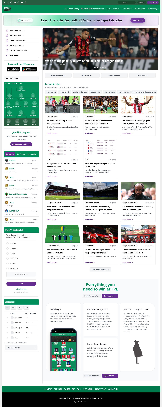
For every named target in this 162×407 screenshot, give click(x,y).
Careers (67, 389)
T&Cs (79, 389)
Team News (126, 9)
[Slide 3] (100, 67)
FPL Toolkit (86, 75)
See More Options (21, 274)
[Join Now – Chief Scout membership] (81, 20)
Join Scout (153, 2)
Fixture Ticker (142, 75)
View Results (21, 289)
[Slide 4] (103, 67)
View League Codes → (21, 144)
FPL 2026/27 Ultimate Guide (92, 9)
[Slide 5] (105, 67)
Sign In (141, 2)
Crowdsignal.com (21, 292)
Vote (21, 283)
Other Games (140, 9)
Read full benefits (91, 296)
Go (121, 3)
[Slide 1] (95, 67)
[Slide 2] (97, 67)
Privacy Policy (100, 389)
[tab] (7, 307)
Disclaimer (87, 389)
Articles (116, 9)
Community (152, 9)
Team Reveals (114, 75)
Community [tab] (31, 154)
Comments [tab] (10, 154)
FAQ (73, 389)
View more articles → (100, 269)
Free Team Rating (72, 9)
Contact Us (113, 389)
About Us (48, 389)
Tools (108, 9)
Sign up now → (110, 296)
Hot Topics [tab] (21, 154)
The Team (58, 389)
